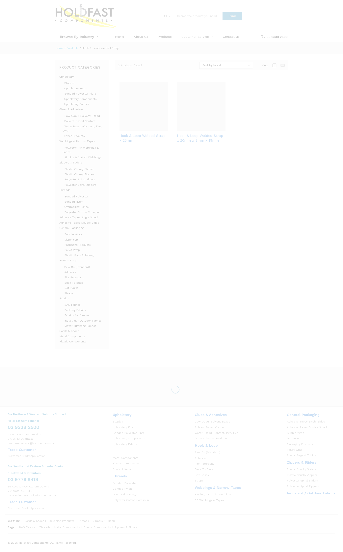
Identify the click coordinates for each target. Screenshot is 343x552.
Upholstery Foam (75, 88)
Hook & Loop (68, 260)
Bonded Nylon (73, 201)
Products (165, 36)
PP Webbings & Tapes (209, 500)
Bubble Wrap (73, 234)
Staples (69, 83)
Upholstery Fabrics (76, 104)
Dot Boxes (71, 287)
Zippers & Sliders (70, 162)
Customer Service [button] (195, 36)
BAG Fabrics (72, 304)
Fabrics (64, 298)
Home (119, 36)
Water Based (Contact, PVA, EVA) (217, 432)
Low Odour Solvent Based (82, 115)
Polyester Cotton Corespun (82, 212)
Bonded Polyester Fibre (80, 93)
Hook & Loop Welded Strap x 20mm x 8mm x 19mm (200, 137)
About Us (141, 36)
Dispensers (71, 239)
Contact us (231, 36)
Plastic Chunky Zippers (79, 174)
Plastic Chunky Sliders (78, 169)
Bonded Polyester (76, 196)
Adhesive (70, 272)
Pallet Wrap (72, 249)
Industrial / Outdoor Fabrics (82, 320)
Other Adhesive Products (211, 438)
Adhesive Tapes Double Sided (79, 222)
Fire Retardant (74, 277)
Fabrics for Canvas (76, 315)
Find (232, 15)
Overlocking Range (76, 206)
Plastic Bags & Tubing (78, 255)
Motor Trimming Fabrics (80, 325)
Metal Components (72, 336)
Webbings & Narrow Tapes (77, 141)
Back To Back (73, 282)
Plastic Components (72, 341)
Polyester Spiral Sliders (79, 179)
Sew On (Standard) (77, 267)
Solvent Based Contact (79, 121)
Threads (64, 189)
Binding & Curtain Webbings (82, 157)
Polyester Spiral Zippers (80, 184)
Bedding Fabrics (75, 310)
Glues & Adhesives (71, 109)
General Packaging (71, 227)
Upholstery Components (80, 99)
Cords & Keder (69, 331)
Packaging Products (77, 244)
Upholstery (66, 76)
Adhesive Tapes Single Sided (78, 217)
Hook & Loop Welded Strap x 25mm (142, 137)
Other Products (74, 135)
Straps (68, 293)
